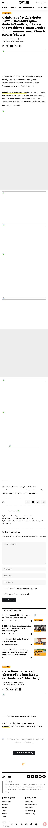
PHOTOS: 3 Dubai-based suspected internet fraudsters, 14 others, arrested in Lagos (16, 628)
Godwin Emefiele (30, 487)
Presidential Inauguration (17, 493)
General (6, 666)
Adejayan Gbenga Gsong (11, 621)
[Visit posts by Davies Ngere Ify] (4, 511)
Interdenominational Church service (15, 490)
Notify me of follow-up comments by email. (21, 588)
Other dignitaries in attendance (14, 92)
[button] (4, 2)
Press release (38, 654)
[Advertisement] (24, 166)
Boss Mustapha (17, 487)
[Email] (12, 46)
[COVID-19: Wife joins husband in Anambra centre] (40, 641)
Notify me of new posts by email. (17, 594)
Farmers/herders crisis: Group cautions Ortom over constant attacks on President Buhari (15, 652)
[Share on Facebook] (11, 824)
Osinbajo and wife (35, 490)
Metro (37, 631)
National (6, 13)
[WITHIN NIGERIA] (24, 2)
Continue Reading (24, 752)
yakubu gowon (32, 493)
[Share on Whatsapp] (21, 824)
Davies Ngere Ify (8, 39)
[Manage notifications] (45, 824)
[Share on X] (7, 46)
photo (4, 493)
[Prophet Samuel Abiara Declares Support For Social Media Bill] (40, 617)
